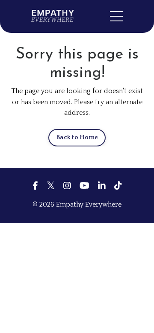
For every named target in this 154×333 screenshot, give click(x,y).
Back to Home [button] (77, 137)
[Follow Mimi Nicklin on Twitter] (51, 186)
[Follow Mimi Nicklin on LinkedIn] (102, 186)
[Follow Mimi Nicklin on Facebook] (35, 186)
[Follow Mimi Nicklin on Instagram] (67, 186)
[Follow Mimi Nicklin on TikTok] (118, 186)
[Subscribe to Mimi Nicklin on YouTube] (84, 186)
